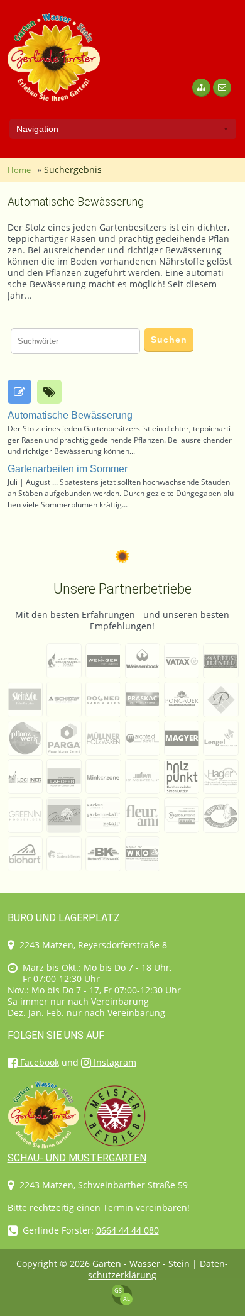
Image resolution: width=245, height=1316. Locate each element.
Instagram (113, 1062)
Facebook (38, 1062)
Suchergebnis (73, 169)
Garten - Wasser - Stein (141, 1263)
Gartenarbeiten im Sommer (68, 468)
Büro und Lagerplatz (64, 918)
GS (118, 1290)
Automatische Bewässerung (76, 201)
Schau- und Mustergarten (77, 1158)
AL (126, 1299)
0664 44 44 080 (127, 1230)
